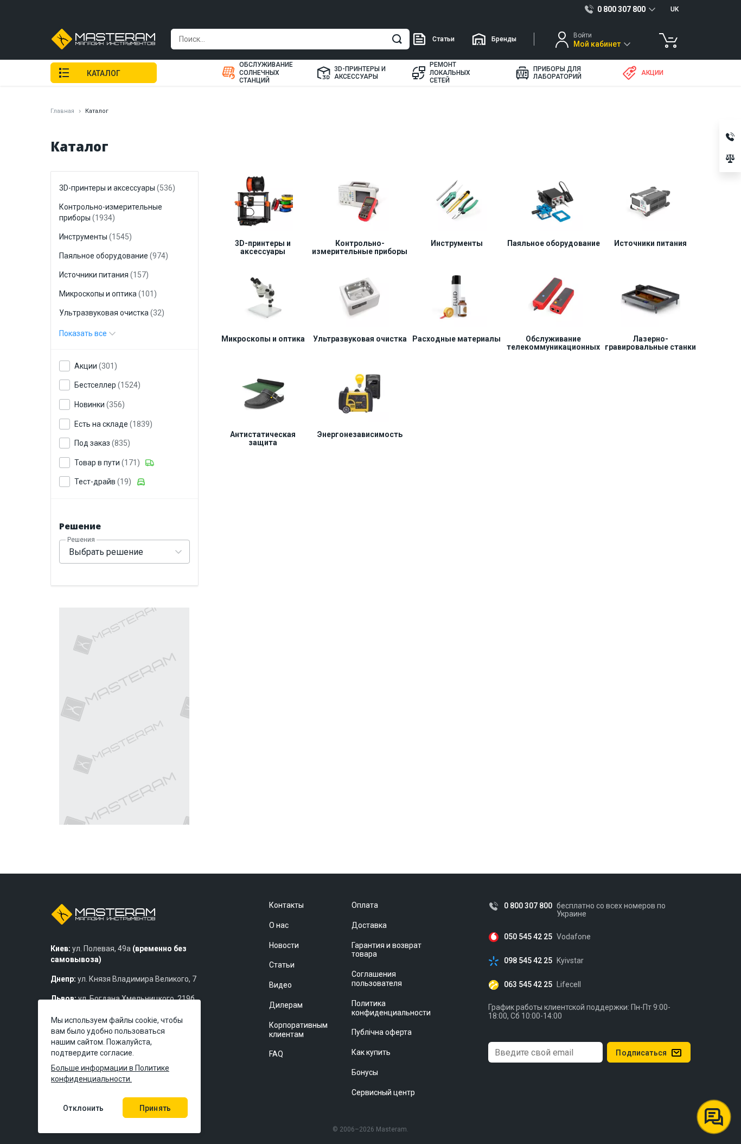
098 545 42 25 (528, 961)
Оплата (365, 905)
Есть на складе (113, 424)
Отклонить (83, 1108)
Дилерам (286, 1005)
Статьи (443, 39)
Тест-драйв (102, 481)
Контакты (286, 905)
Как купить (371, 1052)
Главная (62, 111)
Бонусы (365, 1072)
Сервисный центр (383, 1092)
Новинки (99, 404)
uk (674, 9)
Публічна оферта (382, 1032)
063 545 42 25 (528, 985)
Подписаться (641, 1052)
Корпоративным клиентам (298, 1030)
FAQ (276, 1054)
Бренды (503, 39)
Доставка (369, 925)
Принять (155, 1108)
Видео (280, 985)
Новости (284, 945)
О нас (279, 925)
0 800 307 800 (528, 906)
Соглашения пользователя (377, 979)
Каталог (103, 73)
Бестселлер (107, 385)
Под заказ (102, 443)
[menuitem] (262, 73)
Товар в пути (107, 462)
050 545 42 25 (528, 937)
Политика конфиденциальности (391, 1008)
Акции (95, 366)
